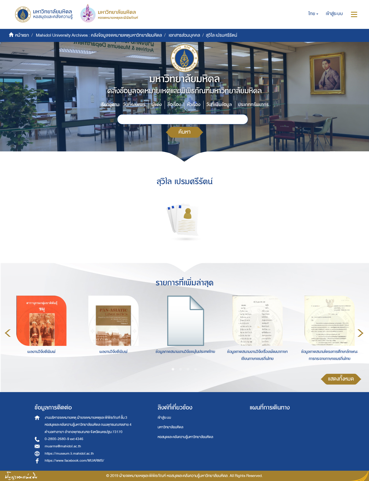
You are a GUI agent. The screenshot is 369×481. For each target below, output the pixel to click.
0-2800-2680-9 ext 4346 (64, 439)
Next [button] (360, 333)
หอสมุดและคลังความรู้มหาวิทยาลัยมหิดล (185, 437)
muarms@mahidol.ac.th (63, 446)
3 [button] (188, 369)
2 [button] (180, 369)
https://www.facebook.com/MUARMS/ (74, 460)
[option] (40, 332)
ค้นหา (184, 132)
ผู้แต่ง (156, 105)
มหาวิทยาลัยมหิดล (170, 427)
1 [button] (172, 369)
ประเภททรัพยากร (253, 105)
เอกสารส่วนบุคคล (184, 35)
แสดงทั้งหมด (341, 379)
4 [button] (195, 369)
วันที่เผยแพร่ (134, 105)
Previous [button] (8, 333)
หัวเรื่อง (193, 105)
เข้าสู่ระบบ (164, 417)
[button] (313, 14)
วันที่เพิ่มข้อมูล (219, 105)
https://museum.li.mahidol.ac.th (69, 453)
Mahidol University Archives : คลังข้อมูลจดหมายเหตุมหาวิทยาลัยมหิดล (99, 35)
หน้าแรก (22, 35)
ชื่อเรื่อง (174, 105)
